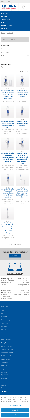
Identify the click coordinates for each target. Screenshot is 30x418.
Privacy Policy (4, 343)
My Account (4, 378)
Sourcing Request (5, 362)
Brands (3, 33)
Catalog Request (5, 359)
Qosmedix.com (5, 372)
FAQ (2, 313)
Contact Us (4, 365)
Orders (3, 382)
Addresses (4, 385)
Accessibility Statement (7, 352)
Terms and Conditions (7, 349)
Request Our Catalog (15, 274)
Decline (15, 415)
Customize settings (15, 405)
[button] (8, 1)
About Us (3, 310)
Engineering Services (6, 346)
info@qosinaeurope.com (21, 295)
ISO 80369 (4, 329)
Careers (3, 333)
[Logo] (9, 7)
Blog (2, 369)
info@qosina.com (23, 285)
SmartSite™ (10, 33)
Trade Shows (4, 323)
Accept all (15, 410)
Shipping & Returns (6, 339)
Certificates (4, 326)
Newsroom (4, 316)
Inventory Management (7, 320)
